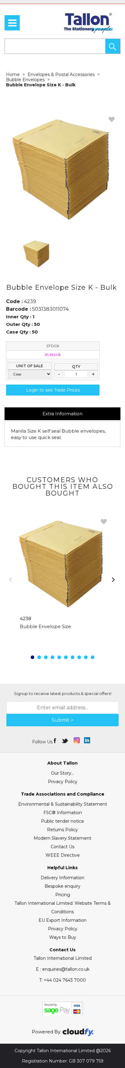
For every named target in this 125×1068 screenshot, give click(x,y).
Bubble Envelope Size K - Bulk (41, 85)
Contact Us (62, 846)
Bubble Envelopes (25, 79)
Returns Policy (62, 829)
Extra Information (62, 413)
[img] (55, 740)
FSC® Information (62, 812)
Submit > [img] (62, 720)
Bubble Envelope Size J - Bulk (55, 626)
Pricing (62, 894)
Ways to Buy (62, 937)
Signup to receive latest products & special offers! (62, 693)
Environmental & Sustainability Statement (62, 804)
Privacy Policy (62, 781)
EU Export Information (62, 920)
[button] (112, 46)
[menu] (12, 22)
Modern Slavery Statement (62, 838)
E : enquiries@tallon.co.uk (63, 969)
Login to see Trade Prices (53, 390)
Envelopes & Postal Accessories (61, 74)
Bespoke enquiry (62, 886)
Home (13, 74)
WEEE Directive (63, 855)
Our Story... (62, 773)
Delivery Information (62, 877)
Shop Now (63, 638)
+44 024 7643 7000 (62, 980)
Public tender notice (62, 821)
